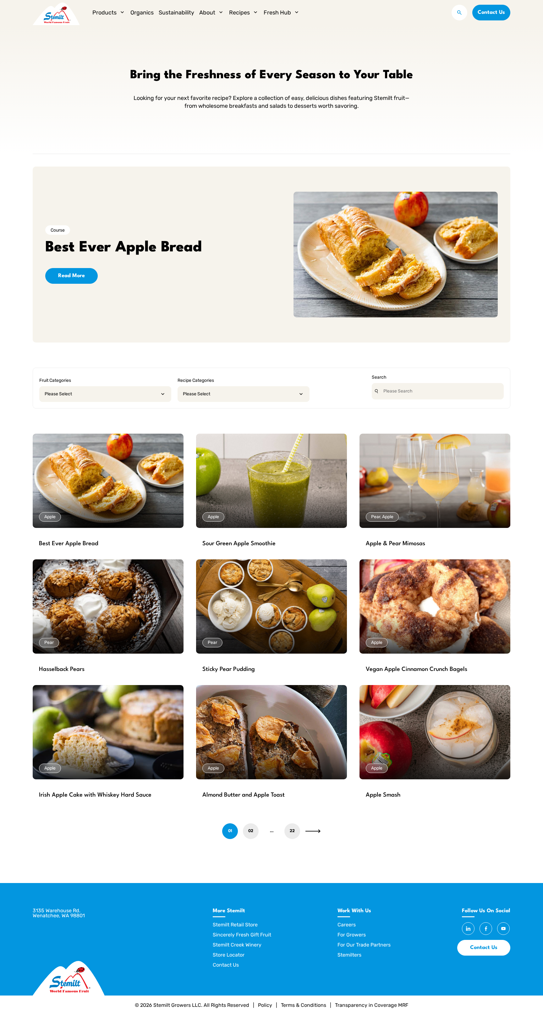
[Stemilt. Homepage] (56, 12)
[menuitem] (108, 12)
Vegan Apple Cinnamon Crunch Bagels (416, 669)
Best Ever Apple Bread (68, 543)
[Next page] (313, 831)
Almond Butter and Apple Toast (243, 795)
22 (292, 831)
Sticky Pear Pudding (228, 669)
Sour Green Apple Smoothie (239, 543)
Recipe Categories (196, 380)
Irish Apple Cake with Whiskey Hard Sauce (95, 795)
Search (379, 377)
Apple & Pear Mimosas (395, 543)
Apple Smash (383, 795)
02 (250, 831)
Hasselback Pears (62, 669)
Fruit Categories (55, 380)
